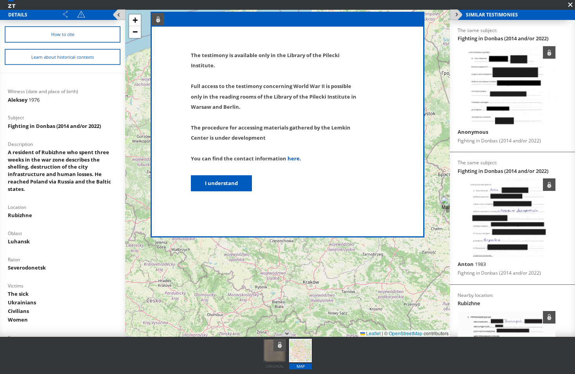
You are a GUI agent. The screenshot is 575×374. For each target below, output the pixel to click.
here (294, 158)
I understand (221, 183)
